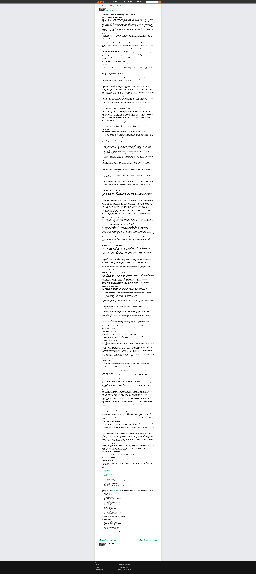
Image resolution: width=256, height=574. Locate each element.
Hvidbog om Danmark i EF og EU (125, 569)
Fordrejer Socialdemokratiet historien (148, 6)
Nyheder (114, 2)
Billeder (139, 2)
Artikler (122, 2)
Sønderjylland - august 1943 (124, 564)
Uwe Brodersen (99, 565)
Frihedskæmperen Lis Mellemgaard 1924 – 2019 (111, 6)
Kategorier (130, 2)
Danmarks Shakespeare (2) (124, 570)
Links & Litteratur (99, 569)
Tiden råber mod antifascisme (124, 565)
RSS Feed (98, 570)
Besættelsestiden (109, 10)
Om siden (98, 564)
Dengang (100, 1)
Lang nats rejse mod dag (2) (124, 567)
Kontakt (97, 567)
